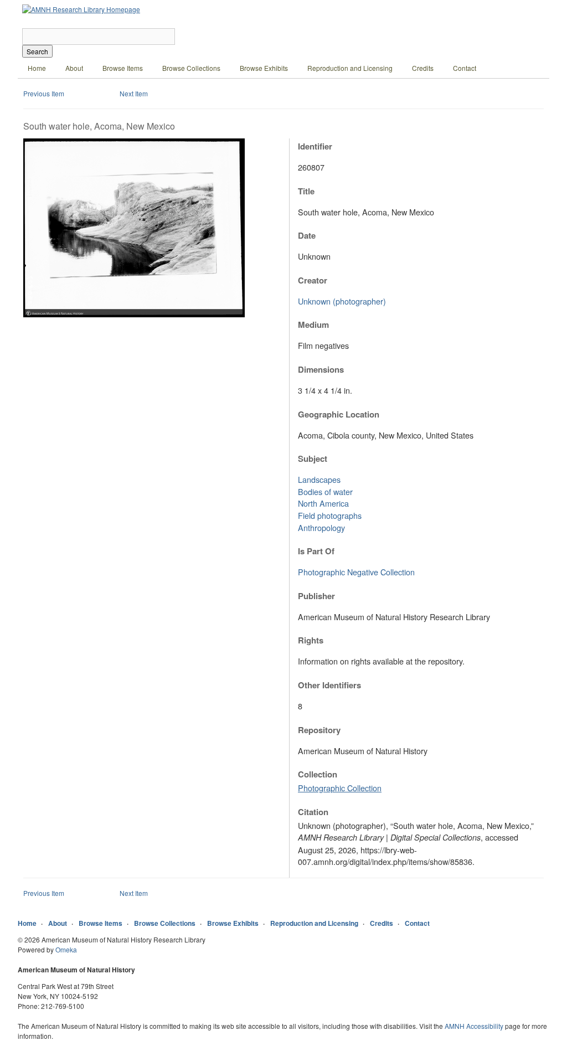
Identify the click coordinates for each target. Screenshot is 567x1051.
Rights (310, 640)
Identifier (315, 146)
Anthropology (321, 527)
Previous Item (43, 93)
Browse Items (122, 68)
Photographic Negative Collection (356, 572)
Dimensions (321, 369)
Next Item (134, 93)
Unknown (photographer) (342, 301)
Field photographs (330, 515)
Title (306, 191)
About (74, 68)
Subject (312, 458)
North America (323, 503)
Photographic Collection (340, 788)
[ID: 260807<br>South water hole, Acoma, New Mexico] (134, 314)
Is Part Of (316, 551)
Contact (464, 68)
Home (37, 68)
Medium (313, 324)
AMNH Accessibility (474, 1026)
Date (307, 235)
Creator (312, 280)
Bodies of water (325, 491)
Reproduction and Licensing (350, 68)
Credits (423, 68)
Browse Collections (191, 68)
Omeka (66, 949)
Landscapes (319, 479)
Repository (319, 730)
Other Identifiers (329, 685)
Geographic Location (338, 414)
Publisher (316, 596)
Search (37, 51)
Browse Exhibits (264, 68)
